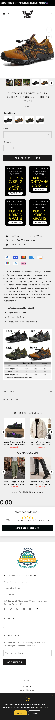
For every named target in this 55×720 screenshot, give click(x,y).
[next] (51, 83)
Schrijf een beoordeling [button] (27, 527)
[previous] (3, 83)
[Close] (52, 696)
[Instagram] (17, 609)
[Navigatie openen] (4, 14)
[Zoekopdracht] (9, 14)
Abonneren (14, 662)
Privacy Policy (42, 707)
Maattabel (10, 391)
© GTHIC (27, 686)
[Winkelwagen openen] (51, 14)
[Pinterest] (24, 609)
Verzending (11, 400)
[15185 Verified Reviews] (27, 569)
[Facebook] (4, 609)
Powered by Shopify (28, 690)
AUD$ (26, 680)
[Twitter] (11, 609)
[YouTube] (30, 609)
